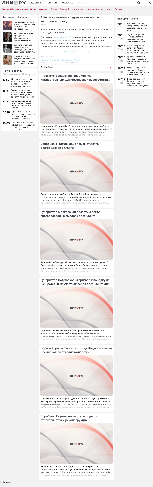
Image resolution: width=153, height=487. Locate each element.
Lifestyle (52, 3)
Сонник (118, 9)
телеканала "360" (62, 37)
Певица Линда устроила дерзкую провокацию (82, 9)
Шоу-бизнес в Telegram (76, 51)
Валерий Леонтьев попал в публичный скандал (25, 9)
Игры (109, 9)
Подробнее (47, 67)
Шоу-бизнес (36, 3)
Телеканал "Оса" (71, 60)
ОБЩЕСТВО (67, 3)
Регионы (83, 3)
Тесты (54, 9)
